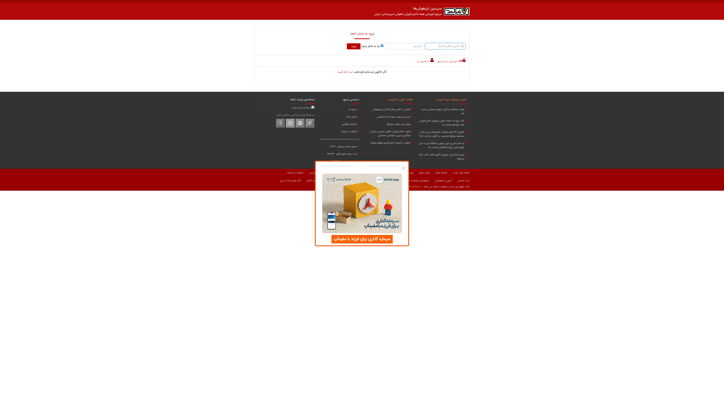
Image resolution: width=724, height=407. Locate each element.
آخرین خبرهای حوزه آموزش (451, 99)
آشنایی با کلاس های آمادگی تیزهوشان (391, 110)
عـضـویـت (423, 61)
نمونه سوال (424, 173)
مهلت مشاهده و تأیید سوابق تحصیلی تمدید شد (442, 112)
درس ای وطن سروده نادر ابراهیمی (393, 117)
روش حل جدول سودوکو (398, 124)
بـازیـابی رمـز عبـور (448, 61)
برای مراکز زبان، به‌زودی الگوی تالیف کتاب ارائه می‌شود (441, 157)
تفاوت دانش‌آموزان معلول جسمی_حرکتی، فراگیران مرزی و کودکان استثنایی (390, 134)
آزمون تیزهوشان (443, 181)
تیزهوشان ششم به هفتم (417, 181)
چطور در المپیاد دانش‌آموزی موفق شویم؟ (390, 143)
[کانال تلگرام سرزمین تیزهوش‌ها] (309, 127)
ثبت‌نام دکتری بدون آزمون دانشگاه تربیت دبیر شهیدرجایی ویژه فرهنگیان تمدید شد (441, 145)
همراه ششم (441, 173)
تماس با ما (352, 117)
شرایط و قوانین (349, 124)
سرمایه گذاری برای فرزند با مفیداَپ (362, 239)
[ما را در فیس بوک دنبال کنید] (280, 127)
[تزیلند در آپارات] (300, 127)
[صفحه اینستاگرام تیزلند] (290, 127)
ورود (353, 46)
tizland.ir (417, 187)
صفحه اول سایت (461, 173)
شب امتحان (463, 181)
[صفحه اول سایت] (456, 12)
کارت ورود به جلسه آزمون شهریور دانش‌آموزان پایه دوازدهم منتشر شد (441, 123)
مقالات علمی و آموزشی (400, 99)
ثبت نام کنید (345, 72)
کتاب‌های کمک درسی (290, 181)
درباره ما (353, 110)
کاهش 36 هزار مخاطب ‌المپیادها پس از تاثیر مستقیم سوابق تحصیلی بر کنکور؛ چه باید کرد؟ (441, 134)
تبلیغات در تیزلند (349, 132)
